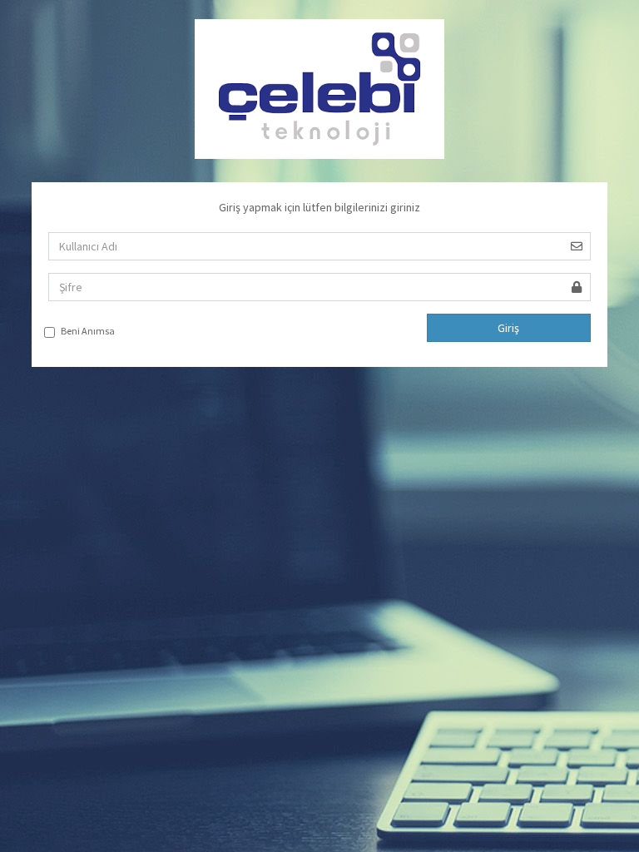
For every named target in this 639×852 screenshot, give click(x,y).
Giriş (508, 327)
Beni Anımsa (88, 330)
